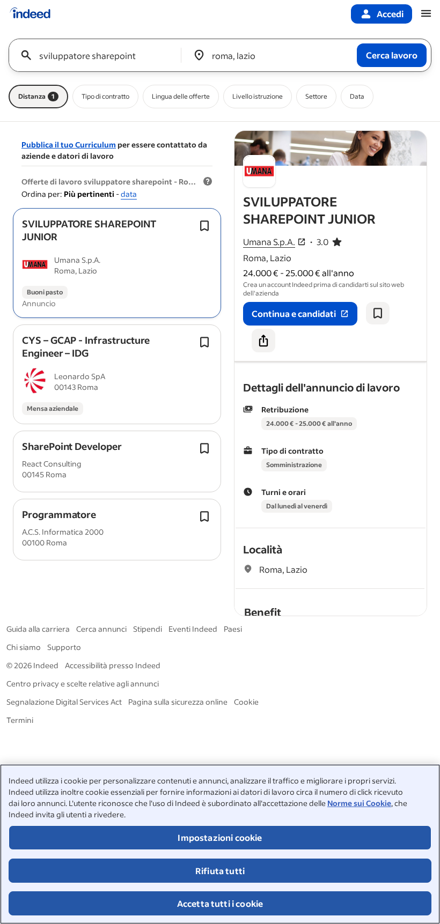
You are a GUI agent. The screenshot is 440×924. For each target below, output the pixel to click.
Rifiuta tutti (220, 870)
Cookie (246, 702)
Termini (19, 720)
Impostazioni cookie (220, 837)
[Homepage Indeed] (30, 14)
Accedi (390, 13)
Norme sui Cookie (359, 803)
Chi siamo (23, 647)
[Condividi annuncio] (263, 340)
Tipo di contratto (105, 96)
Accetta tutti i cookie (220, 903)
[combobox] (99, 55)
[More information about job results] (207, 182)
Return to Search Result (355, 137)
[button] (89, 230)
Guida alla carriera (38, 629)
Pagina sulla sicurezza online (178, 702)
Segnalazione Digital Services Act (64, 702)
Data (357, 96)
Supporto (64, 647)
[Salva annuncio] (378, 313)
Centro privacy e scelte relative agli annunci (82, 683)
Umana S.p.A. (269, 241)
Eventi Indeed (192, 629)
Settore (316, 96)
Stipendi (147, 629)
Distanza (36, 96)
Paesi (233, 629)
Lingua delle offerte (181, 96)
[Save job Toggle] (204, 226)
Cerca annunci (101, 629)
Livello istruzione (257, 96)
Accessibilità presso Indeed (112, 665)
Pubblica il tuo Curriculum (68, 144)
